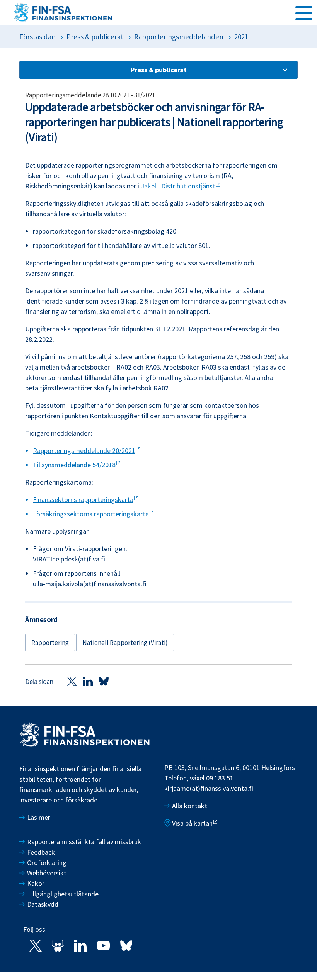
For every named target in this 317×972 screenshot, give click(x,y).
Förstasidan (37, 36)
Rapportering (50, 642)
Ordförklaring (46, 862)
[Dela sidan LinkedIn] (88, 681)
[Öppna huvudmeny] (303, 11)
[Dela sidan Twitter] (72, 681)
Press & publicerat (94, 36)
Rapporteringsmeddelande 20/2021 (84, 450)
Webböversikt (46, 873)
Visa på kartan (192, 823)
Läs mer (38, 817)
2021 (241, 36)
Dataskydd (42, 904)
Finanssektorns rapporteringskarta (83, 499)
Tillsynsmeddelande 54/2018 (74, 464)
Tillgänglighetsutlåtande (63, 893)
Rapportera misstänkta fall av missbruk (84, 841)
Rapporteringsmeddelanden (178, 36)
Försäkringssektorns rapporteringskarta (91, 513)
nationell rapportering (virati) (125, 642)
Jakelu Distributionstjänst (178, 186)
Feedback (41, 852)
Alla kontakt (189, 805)
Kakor (35, 883)
